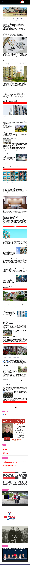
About (4, 447)
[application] (15, 498)
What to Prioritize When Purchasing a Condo (9, 116)
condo (9, 125)
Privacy (4, 452)
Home (3, 4)
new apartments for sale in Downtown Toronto (20, 31)
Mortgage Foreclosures (6, 450)
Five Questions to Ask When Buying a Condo (9, 240)
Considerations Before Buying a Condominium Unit (10, 182)
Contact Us (5, 449)
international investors (6, 361)
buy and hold (20, 309)
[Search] (15, 407)
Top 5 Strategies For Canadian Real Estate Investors (10, 302)
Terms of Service (5, 453)
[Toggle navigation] (20, 2)
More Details (15, 169)
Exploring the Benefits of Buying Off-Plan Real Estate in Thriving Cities (13, 18)
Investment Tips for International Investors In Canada (11, 357)
